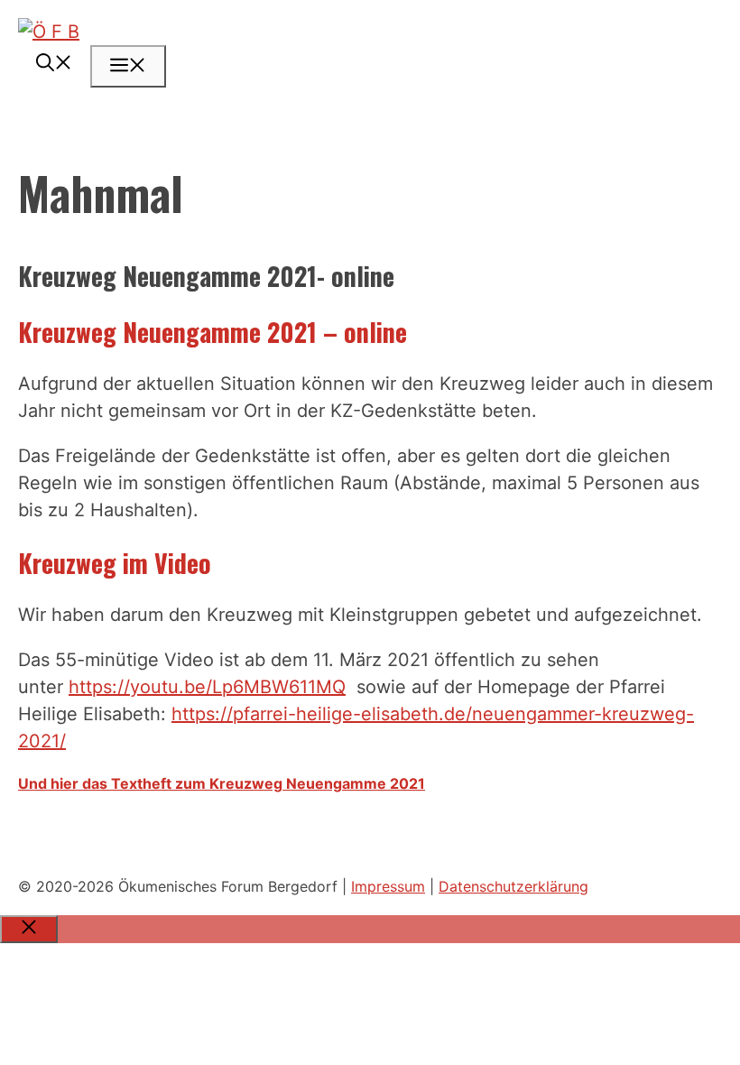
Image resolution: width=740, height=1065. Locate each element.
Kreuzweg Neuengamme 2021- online (206, 275)
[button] (54, 63)
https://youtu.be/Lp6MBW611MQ (207, 687)
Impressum (388, 886)
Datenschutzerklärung (513, 886)
